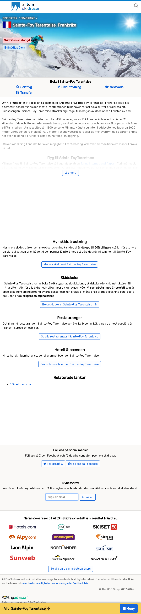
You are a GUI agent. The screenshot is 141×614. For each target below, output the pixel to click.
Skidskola (116, 87)
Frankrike (28, 18)
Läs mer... (70, 172)
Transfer (26, 92)
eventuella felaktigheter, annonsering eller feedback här (55, 583)
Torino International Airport (98, 163)
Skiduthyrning (71, 87)
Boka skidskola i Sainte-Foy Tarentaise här (69, 304)
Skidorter (10, 18)
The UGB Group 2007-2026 (118, 589)
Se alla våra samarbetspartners (71, 568)
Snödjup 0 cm (16, 47)
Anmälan (87, 497)
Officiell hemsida (20, 384)
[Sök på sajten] (136, 6)
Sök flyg (26, 87)
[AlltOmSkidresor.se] (26, 6)
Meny (130, 608)
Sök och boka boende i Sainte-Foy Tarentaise (70, 364)
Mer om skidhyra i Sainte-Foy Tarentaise (70, 264)
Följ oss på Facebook (84, 463)
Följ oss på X (54, 463)
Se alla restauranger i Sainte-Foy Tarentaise (69, 336)
